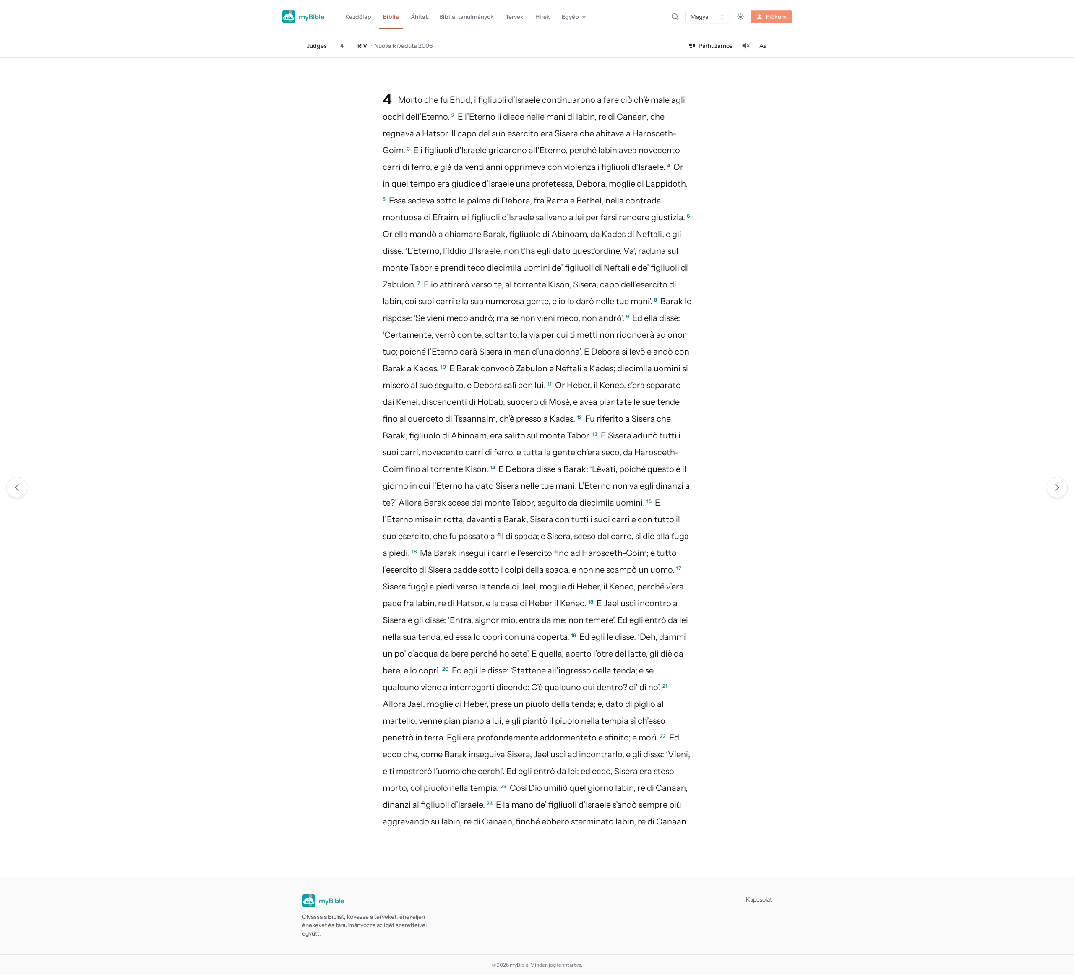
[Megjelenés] (740, 16)
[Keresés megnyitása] (675, 16)
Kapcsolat (759, 899)
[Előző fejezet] (17, 487)
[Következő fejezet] (1057, 487)
